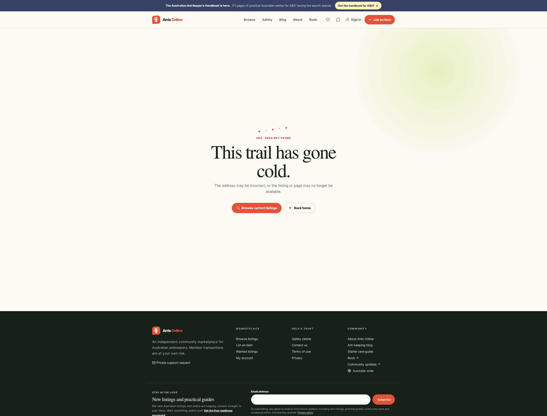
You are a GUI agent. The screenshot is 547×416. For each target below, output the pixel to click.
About (297, 20)
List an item (382, 19)
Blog (282, 20)
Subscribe (384, 399)
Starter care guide (360, 351)
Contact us (299, 345)
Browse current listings (259, 208)
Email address (260, 391)
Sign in (356, 20)
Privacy (297, 358)
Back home (302, 208)
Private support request (173, 362)
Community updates (362, 364)
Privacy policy (305, 412)
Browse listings (247, 339)
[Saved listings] (328, 19)
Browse (249, 20)
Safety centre (301, 339)
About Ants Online (360, 339)
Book (313, 20)
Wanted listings (247, 351)
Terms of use (301, 351)
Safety (267, 20)
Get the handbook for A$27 (358, 5)
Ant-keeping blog (360, 345)
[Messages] (338, 19)
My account (244, 358)
